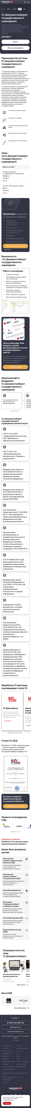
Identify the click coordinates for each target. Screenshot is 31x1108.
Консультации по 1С (7, 1051)
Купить (15, 42)
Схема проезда (15, 1040)
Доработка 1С (6, 1058)
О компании (19, 1045)
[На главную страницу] (15, 1089)
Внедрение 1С (6, 1064)
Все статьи (21, 985)
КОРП (8, 9)
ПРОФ (14, 9)
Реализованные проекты (23, 1048)
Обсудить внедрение (15, 48)
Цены (18, 1058)
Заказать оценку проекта (15, 246)
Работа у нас (20, 1051)
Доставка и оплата (21, 1064)
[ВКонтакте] (7, 1094)
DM (24, 9)
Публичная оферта (7, 1079)
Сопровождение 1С (7, 1053)
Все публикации (20, 1008)
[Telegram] (11, 1094)
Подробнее (7, 721)
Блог (18, 1053)
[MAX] (20, 1094)
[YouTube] (15, 1094)
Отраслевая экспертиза (8, 1069)
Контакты (19, 1056)
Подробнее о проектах (10, 839)
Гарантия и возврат (21, 1066)
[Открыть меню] (28, 2)
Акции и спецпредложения (23, 1061)
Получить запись (15, 367)
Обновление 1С (6, 1056)
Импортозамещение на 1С (9, 1066)
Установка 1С (6, 1048)
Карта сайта (6, 1082)
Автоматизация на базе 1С (9, 1061)
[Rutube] (24, 1094)
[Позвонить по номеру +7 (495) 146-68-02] (25, 2)
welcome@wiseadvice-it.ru (15, 1031)
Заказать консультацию (15, 806)
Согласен (7, 1103)
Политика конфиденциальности (10, 1077)
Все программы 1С (7, 1045)
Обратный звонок (15, 1027)
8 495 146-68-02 (15, 1022)
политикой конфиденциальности (10, 1099)
